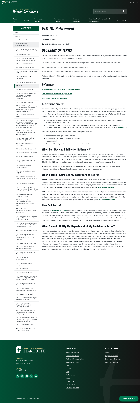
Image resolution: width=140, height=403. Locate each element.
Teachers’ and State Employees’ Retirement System (61, 89)
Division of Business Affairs (25, 9)
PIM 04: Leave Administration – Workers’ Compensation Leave (25, 59)
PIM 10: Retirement (22, 86)
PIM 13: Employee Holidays (24, 102)
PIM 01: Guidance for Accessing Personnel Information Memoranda (27, 50)
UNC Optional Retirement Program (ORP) (57, 94)
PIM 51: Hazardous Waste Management (24, 264)
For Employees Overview (39, 20)
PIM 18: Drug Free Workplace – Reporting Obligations (25, 139)
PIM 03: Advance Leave (23, 54)
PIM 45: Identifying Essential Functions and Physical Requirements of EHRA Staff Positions (25, 236)
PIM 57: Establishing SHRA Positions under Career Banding (26, 289)
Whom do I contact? (21, 40)
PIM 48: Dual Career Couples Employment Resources (25, 247)
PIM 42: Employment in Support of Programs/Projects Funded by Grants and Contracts (26, 217)
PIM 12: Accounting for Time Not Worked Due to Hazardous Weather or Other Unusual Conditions (26, 96)
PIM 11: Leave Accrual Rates (24, 89)
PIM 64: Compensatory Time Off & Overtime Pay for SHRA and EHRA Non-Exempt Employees (26, 319)
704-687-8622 (21, 370)
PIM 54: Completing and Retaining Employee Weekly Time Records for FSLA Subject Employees (27, 277)
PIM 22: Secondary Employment (26, 149)
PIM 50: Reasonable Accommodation (22, 258)
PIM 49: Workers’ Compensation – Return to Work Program (26, 253)
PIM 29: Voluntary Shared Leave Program (26, 172)
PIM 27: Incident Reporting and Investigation (25, 161)
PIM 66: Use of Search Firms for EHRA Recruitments (26, 329)
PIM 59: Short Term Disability (25, 294)
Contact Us (70, 381)
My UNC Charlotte (72, 362)
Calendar (17, 36)
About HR (15, 20)
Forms (123, 20)
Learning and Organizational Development (99, 20)
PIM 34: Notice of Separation (25, 184)
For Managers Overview (59, 20)
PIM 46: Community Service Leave (26, 243)
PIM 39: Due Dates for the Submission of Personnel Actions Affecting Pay (26, 210)
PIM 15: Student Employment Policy (25, 115)
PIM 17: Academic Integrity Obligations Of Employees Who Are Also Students (25, 132)
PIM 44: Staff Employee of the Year (27, 230)
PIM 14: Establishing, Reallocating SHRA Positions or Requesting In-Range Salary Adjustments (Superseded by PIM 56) (26, 108)
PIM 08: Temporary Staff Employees (23, 77)
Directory (69, 365)
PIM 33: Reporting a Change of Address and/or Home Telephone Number (26, 178)
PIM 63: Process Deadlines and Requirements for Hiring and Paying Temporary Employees (25, 312)
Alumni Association (73, 353)
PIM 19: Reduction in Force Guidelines (24, 144)
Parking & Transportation (75, 359)
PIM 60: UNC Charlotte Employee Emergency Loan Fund (26, 298)
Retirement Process (59, 210)
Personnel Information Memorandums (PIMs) (21, 44)
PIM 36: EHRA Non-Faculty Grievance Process (24, 195)
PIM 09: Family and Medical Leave (26, 82)
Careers (26, 20)
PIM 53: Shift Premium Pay (24, 272)
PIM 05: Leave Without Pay (24, 64)
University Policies (72, 388)
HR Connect (127, 398)
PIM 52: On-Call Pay (22, 268)
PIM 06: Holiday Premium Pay (25, 67)
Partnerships (70, 375)
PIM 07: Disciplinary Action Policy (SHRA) (26, 72)
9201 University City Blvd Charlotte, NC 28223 (24, 362)
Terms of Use (70, 384)
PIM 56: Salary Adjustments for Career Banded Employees (25, 284)
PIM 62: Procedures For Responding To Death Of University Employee (23, 305)
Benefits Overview (76, 20)
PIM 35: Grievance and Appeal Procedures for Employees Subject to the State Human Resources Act (27, 189)
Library (68, 368)
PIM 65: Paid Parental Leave (24, 325)
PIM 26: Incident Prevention (24, 156)
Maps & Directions (72, 356)
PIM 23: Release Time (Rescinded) (26, 153)
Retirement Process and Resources (54, 98)
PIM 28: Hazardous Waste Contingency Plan (24, 166)
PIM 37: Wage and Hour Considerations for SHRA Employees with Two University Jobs (25, 202)
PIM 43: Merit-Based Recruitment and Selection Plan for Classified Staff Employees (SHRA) (26, 225)
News (16, 32)
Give (67, 372)
